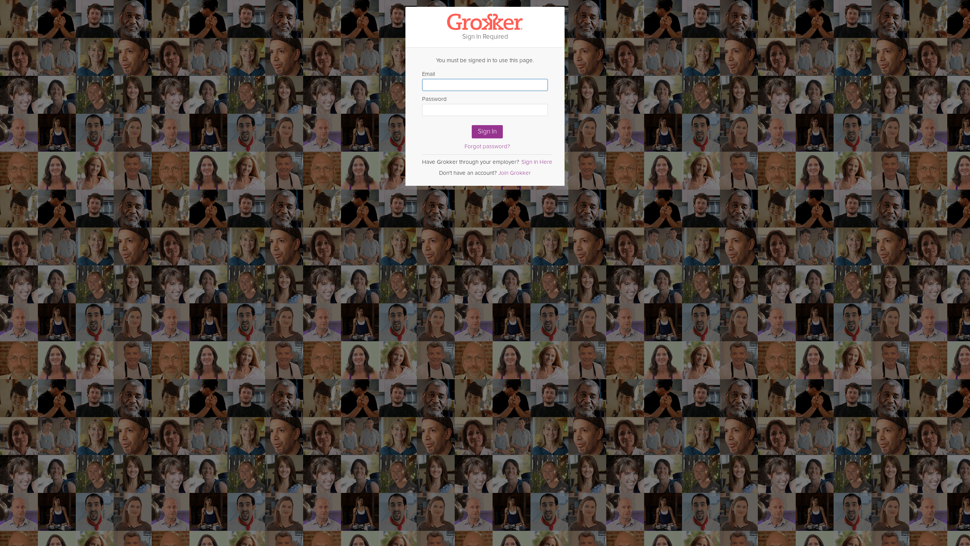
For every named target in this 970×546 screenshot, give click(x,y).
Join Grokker (514, 172)
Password (434, 99)
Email (428, 74)
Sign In (487, 131)
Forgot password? (487, 146)
